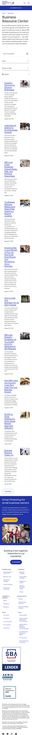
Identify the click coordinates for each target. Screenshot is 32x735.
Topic (4, 61)
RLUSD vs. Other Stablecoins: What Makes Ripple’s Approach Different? (9, 421)
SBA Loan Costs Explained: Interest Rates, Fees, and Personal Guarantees (10, 169)
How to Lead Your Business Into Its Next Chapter (11, 301)
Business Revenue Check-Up (8, 452)
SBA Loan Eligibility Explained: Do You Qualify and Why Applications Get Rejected (10, 342)
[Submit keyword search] (27, 54)
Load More (7, 491)
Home (4, 13)
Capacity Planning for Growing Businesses (9, 86)
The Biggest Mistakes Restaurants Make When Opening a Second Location (9, 209)
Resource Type (7, 68)
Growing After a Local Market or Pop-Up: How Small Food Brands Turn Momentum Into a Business (10, 257)
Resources (11, 13)
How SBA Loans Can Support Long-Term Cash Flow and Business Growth (11, 386)
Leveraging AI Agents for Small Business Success (10, 128)
